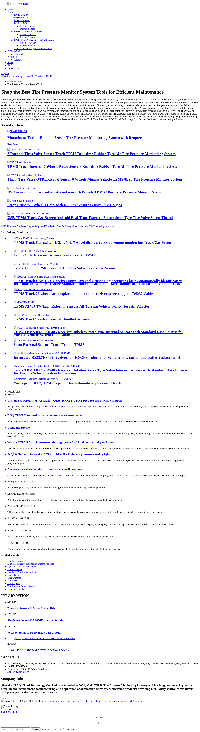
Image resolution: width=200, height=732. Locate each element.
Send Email (7, 709)
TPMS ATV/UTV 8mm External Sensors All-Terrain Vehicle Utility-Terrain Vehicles (81, 306)
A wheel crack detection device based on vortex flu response (45, 469)
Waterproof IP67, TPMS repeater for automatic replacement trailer (68, 383)
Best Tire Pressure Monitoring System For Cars (31, 563)
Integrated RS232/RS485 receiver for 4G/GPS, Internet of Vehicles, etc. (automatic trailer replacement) (97, 357)
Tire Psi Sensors (15, 561)
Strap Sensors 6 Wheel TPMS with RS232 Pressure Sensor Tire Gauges (65, 205)
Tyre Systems (14, 577)
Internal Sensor (27, 28)
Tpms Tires (13, 575)
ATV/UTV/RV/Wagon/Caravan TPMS (33, 48)
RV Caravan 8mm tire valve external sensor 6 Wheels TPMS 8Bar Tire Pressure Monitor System (85, 192)
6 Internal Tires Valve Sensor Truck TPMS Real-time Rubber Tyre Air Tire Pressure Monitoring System (92, 154)
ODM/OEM (14, 51)
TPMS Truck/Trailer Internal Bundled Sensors (51, 319)
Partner (17, 59)
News (10, 62)
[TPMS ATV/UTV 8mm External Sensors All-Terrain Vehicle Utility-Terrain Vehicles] (24, 302)
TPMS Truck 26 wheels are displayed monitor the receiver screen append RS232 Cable (83, 294)
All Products (135, 701)
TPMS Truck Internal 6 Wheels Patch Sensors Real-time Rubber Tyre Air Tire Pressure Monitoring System (94, 166)
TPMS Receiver (22, 17)
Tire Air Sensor (15, 569)
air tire (63, 701)
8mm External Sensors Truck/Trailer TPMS (49, 345)
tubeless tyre (100, 701)
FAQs (10, 65)
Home (11, 9)
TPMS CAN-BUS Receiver (28, 31)
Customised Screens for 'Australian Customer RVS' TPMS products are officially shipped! (65, 400)
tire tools (112, 701)
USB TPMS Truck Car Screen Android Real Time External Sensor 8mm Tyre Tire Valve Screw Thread (90, 218)
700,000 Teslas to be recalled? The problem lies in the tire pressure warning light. (59, 454)
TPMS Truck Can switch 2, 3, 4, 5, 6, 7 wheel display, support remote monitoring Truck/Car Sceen (92, 242)
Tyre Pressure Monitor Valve (22, 566)
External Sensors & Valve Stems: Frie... (33, 608)
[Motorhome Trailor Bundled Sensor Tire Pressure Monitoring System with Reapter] (18, 131)
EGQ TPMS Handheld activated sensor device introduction (45, 415)
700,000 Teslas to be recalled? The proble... (35, 632)
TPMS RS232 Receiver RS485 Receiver (34, 40)
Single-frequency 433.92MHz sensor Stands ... (37, 620)
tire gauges (123, 701)
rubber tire (88, 701)
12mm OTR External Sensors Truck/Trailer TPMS (54, 255)
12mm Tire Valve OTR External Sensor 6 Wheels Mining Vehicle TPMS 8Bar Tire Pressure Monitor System (95, 179)
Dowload (18, 54)
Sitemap (54, 701)
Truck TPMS (20, 23)
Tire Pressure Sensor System (21, 586)
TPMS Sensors (21, 14)
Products (12, 12)
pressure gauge (74, 701)
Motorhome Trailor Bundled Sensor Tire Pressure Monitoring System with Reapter (75, 138)
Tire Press (12, 580)
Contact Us (13, 68)
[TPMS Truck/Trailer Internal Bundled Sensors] (34, 315)
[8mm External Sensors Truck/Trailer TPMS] (33, 340)
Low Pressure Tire (17, 589)
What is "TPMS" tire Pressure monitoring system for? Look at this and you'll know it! (63, 442)
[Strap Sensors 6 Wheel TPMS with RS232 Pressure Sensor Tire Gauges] (20, 200)
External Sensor (28, 26)
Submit (4, 698)
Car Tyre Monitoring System (22, 572)
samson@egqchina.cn (18, 672)
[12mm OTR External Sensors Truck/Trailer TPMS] (36, 251)
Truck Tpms (14, 583)
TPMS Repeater (22, 20)
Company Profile (19, 427)
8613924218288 (9, 712)
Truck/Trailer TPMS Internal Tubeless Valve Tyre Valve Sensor (65, 268)
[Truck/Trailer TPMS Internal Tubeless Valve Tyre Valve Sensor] (36, 264)
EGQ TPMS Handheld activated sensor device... (38, 649)
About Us (12, 57)
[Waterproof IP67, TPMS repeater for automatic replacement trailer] (43, 379)
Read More (13, 144)
